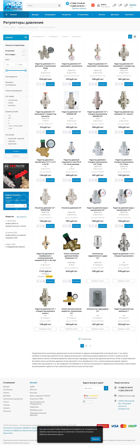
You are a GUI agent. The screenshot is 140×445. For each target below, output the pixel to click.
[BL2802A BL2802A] (124, 100)
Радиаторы (34, 407)
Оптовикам (7, 389)
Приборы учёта (36, 410)
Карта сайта (8, 433)
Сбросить (16, 156)
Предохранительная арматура (38, 414)
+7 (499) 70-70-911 (77, 6)
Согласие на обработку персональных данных (22, 430)
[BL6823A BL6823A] (45, 148)
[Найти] (59, 5)
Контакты (7, 411)
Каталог (33, 382)
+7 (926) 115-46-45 (77, 3)
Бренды (6, 386)
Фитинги (33, 389)
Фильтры (33, 392)
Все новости (22, 217)
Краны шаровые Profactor (40, 396)
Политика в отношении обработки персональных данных (26, 428)
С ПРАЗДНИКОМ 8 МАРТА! (15, 247)
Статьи (6, 402)
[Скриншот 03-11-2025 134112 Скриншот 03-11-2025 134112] (45, 52)
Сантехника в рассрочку (13, 399)
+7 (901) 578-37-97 (125, 390)
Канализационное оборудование (37, 403)
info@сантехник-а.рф (126, 396)
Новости (6, 408)
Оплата (6, 392)
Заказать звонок (79, 8)
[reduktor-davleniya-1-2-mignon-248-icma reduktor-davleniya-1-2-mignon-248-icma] (71, 100)
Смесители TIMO (36, 399)
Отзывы (6, 405)
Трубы (32, 386)
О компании (9, 382)
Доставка (6, 396)
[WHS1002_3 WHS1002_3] (98, 297)
